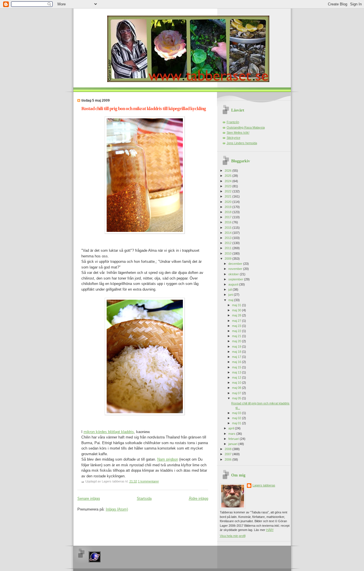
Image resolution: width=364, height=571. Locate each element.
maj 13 (237, 372)
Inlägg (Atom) (117, 509)
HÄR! (270, 530)
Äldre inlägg (198, 498)
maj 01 (237, 423)
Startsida (144, 498)
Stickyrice (233, 137)
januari (233, 444)
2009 (228, 258)
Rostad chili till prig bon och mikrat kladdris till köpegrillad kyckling (143, 108)
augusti (233, 284)
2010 (228, 253)
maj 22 (237, 331)
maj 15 (237, 367)
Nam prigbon (167, 459)
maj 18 (237, 351)
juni (231, 294)
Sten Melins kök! (238, 132)
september (236, 279)
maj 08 (237, 387)
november (235, 268)
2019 (228, 207)
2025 (228, 175)
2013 (228, 238)
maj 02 (237, 418)
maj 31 (237, 305)
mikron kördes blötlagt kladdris (109, 432)
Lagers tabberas (264, 485)
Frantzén (233, 122)
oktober (234, 274)
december (235, 263)
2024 (228, 181)
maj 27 (237, 320)
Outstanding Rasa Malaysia (246, 127)
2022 (228, 191)
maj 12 (237, 377)
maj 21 (237, 336)
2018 (228, 212)
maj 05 (237, 398)
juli (230, 289)
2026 (228, 170)
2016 (228, 222)
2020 (228, 201)
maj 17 (237, 356)
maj (231, 300)
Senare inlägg (88, 498)
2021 (228, 196)
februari (234, 438)
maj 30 (237, 310)
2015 (228, 227)
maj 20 (237, 341)
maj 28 (237, 315)
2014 (228, 232)
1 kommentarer (148, 481)
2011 (228, 248)
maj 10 (237, 382)
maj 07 (237, 393)
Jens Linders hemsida (242, 143)
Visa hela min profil (232, 536)
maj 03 (237, 413)
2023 (228, 186)
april (231, 428)
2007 (228, 454)
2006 (228, 459)
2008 (228, 449)
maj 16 (237, 362)
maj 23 (237, 326)
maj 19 (237, 346)
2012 (228, 243)
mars (232, 433)
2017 (228, 217)
